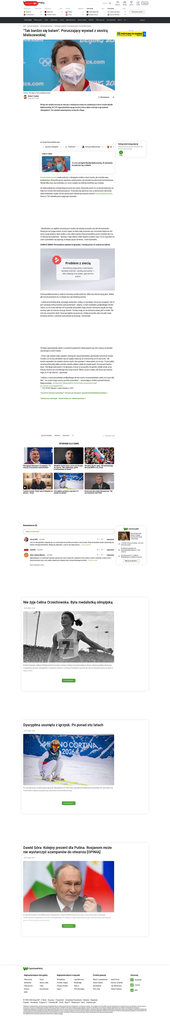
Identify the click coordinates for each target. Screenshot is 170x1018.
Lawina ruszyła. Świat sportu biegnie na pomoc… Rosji (38, 492)
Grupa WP (36, 1000)
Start (24, 26)
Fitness (26, 989)
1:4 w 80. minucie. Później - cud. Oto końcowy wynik (132, 544)
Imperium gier (91, 1002)
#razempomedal (90, 383)
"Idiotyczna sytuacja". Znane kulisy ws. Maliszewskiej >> (63, 398)
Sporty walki (82, 20)
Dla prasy (51, 1000)
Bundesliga (78, 983)
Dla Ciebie (28, 20)
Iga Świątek (97, 986)
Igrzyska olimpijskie (33, 26)
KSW (25, 992)
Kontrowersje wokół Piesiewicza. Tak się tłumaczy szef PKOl (98, 492)
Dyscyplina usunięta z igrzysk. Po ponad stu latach (66, 492)
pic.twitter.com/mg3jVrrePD (51, 386)
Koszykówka (111, 20)
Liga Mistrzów (79, 979)
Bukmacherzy (70, 20)
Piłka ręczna (100, 20)
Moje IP (67, 1002)
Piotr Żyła (96, 989)
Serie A (76, 986)
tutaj (61, 1013)
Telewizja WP (53, 1002)
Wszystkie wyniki (137, 12)
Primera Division (62, 986)
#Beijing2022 (68, 383)
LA (125, 20)
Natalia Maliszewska (48, 177)
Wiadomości (75, 1002)
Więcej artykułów (131, 561)
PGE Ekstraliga (79, 989)
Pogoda (26, 1002)
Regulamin (94, 1000)
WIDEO (91, 20)
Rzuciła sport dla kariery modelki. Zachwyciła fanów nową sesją (136, 536)
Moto (120, 20)
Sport (83, 1002)
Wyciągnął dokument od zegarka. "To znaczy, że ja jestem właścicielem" (37, 466)
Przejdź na (30, 3)
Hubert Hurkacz (116, 989)
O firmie (43, 1000)
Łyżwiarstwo (66, 435)
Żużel (62, 20)
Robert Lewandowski (100, 979)
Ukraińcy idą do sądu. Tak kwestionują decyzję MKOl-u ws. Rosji (99, 466)
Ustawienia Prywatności (73, 1000)
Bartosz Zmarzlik (117, 983)
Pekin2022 (57, 435)
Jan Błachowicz (116, 986)
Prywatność (60, 1000)
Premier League (62, 983)
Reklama (86, 1000)
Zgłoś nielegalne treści (37, 565)
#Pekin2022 (57, 383)
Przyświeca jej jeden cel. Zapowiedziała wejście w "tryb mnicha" (130, 550)
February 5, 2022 (67, 388)
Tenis (46, 20)
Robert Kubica (98, 983)
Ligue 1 (59, 989)
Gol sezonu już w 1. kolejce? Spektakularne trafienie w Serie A (131, 556)
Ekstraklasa (61, 979)
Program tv (43, 1002)
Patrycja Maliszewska (46, 26)
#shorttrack (78, 383)
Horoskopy (34, 1002)
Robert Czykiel (33, 96)
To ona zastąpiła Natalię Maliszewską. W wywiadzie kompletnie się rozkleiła (92, 164)
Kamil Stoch (115, 979)
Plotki (61, 1002)
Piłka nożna (38, 20)
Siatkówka (54, 20)
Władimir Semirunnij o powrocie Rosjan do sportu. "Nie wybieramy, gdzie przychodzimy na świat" (68, 467)
